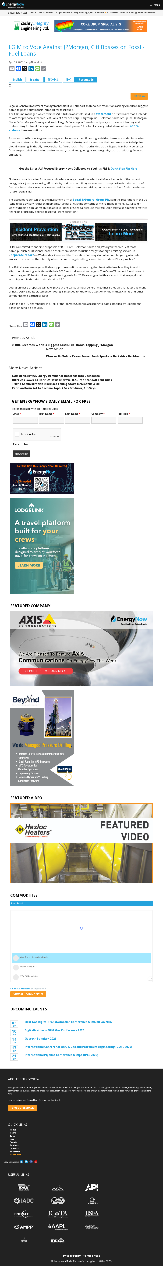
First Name (46, 413)
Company (98, 413)
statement (103, 114)
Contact (14, 1148)
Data (12, 1135)
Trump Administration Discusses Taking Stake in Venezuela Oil (55, 384)
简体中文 (53, 79)
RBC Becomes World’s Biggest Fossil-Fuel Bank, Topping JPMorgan (64, 345)
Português (86, 79)
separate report (22, 255)
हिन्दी (68, 79)
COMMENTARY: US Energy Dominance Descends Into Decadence (56, 376)
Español (35, 79)
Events (13, 1142)
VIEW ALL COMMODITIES (28, 994)
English (17, 79)
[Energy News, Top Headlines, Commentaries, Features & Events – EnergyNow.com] (13, 5)
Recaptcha (20, 444)
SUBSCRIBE (15, 1154)
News (13, 1132)
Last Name (72, 413)
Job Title (124, 413)
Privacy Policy (72, 1255)
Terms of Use (91, 1255)
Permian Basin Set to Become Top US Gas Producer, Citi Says (54, 388)
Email (17, 413)
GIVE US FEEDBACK (22, 1107)
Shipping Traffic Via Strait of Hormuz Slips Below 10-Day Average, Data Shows (53, 12)
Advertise (15, 1151)
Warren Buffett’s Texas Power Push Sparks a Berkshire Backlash (94, 356)
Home (13, 1129)
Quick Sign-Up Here (124, 168)
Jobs (12, 1139)
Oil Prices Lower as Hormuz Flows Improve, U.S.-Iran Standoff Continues (62, 380)
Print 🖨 (139, 96)
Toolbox (14, 1145)
